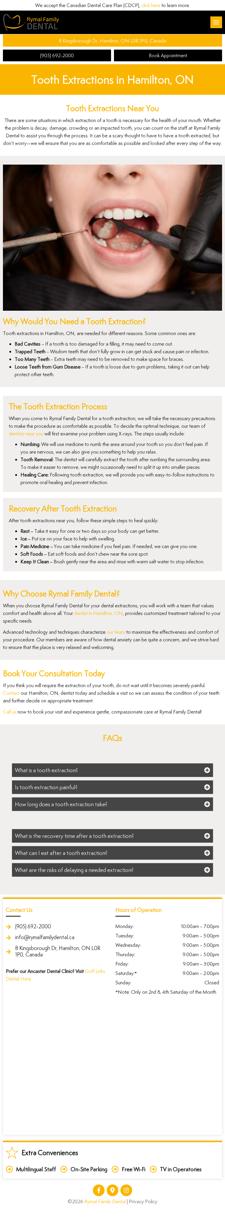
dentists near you (26, 433)
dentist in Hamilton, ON (98, 613)
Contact (11, 693)
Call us (9, 712)
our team (116, 632)
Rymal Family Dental (105, 1201)
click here (151, 5)
